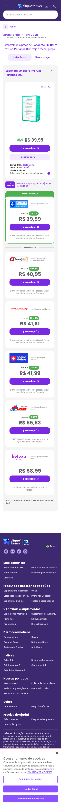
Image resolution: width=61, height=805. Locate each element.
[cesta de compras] (54, 6)
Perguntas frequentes (42, 719)
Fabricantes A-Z (12, 665)
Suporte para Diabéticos (16, 590)
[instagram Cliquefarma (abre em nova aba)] (25, 551)
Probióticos (10, 624)
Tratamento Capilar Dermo (13, 647)
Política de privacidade (43, 683)
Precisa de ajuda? (16, 714)
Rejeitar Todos (30, 789)
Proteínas (9, 619)
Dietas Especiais (39, 624)
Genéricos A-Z (38, 665)
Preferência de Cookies (16, 693)
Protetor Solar (11, 642)
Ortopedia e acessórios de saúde (16, 596)
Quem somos (10, 706)
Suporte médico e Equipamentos (13, 601)
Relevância (19, 57)
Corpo (34, 637)
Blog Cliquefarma (40, 706)
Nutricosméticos (39, 642)
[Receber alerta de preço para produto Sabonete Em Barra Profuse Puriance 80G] (48, 87)
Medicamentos (14, 563)
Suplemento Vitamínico (15, 614)
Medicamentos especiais (44, 567)
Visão (34, 590)
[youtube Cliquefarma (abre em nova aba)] (12, 551)
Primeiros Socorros (41, 596)
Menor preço (42, 57)
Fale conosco (11, 719)
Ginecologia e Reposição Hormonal (44, 573)
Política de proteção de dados (16, 688)
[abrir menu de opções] (6, 6)
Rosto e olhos (31, 35)
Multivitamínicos (39, 619)
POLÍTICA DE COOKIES (39, 772)
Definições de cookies (30, 779)
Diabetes (8, 577)
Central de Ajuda (12, 724)
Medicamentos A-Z (13, 567)
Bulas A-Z (9, 660)
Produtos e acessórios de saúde (26, 586)
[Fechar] (57, 753)
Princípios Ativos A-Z (14, 670)
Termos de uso (11, 683)
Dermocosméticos (11, 35)
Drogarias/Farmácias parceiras (42, 660)
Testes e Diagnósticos (42, 601)
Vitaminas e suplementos (21, 609)
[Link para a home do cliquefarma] (30, 6)
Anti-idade (36, 647)
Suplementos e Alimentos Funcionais (44, 614)
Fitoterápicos (10, 572)
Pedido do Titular (40, 688)
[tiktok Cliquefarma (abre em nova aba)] (19, 551)
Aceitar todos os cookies (30, 798)
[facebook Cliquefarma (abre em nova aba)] (6, 551)
